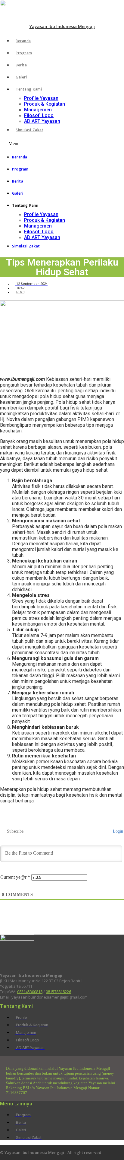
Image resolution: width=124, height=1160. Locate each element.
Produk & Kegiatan (44, 104)
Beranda (23, 40)
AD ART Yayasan (42, 121)
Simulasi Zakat (29, 129)
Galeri (21, 77)
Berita (21, 65)
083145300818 (29, 991)
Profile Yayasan (41, 98)
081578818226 (58, 991)
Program (24, 53)
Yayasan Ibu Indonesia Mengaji (62, 26)
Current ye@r (15, 877)
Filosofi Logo (39, 115)
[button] (62, 143)
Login (117, 831)
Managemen (38, 110)
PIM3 (20, 292)
